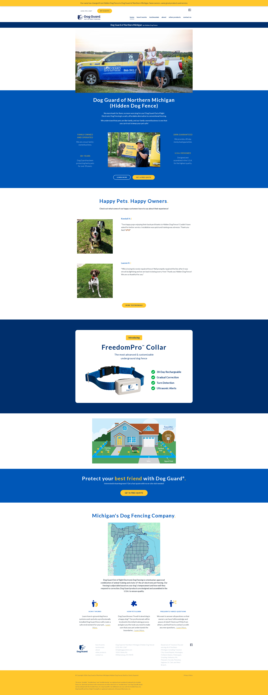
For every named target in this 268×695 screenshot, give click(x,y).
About (164, 17)
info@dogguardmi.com (124, 650)
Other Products (175, 17)
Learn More (122, 177)
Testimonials (154, 17)
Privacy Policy (188, 675)
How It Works (142, 17)
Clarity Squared (133, 675)
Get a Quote (104, 11)
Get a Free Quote (143, 177)
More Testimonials (134, 305)
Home (132, 17)
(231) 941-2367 (86, 11)
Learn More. (139, 630)
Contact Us (187, 17)
